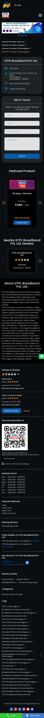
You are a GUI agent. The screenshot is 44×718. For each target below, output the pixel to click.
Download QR (9, 458)
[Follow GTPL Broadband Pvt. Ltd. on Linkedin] (20, 709)
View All (26, 411)
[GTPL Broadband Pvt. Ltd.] (5, 15)
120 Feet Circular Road (28, 582)
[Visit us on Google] (16, 709)
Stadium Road (22, 579)
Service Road (7, 579)
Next (40, 203)
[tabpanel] (22, 27)
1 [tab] (18, 35)
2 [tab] (20, 35)
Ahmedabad (7, 546)
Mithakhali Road (8, 582)
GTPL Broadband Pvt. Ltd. (22, 253)
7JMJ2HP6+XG (8, 561)
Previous (4, 203)
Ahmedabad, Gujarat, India (13, 564)
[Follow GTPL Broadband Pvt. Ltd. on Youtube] (28, 709)
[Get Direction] (27, 564)
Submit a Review (11, 411)
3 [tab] (25, 35)
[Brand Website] (32, 709)
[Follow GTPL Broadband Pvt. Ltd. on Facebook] (11, 709)
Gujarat (36, 541)
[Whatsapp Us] (41, 356)
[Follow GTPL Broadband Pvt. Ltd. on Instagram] (24, 709)
